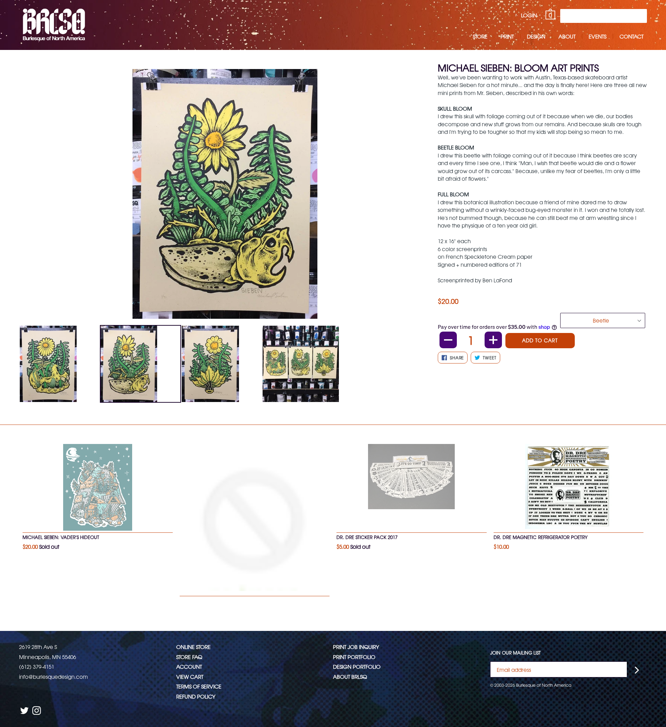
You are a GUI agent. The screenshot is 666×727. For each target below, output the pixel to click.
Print (507, 36)
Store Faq (189, 656)
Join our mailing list (515, 653)
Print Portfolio (354, 656)
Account (189, 666)
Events (597, 36)
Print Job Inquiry (356, 646)
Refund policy (195, 696)
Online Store (193, 646)
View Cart (189, 676)
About (566, 36)
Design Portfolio (357, 666)
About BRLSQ (350, 676)
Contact (631, 36)
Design (536, 36)
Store (480, 36)
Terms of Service (198, 686)
